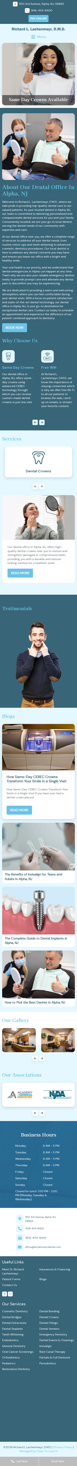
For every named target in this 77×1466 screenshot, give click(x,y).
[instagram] (10, 1294)
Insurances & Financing (54, 1269)
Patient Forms (11, 1279)
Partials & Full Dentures (54, 1357)
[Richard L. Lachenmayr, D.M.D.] (38, 29)
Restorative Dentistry (16, 1369)
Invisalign (45, 1346)
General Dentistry (13, 1346)
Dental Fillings (48, 1323)
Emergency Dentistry (53, 1334)
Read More (20, 573)
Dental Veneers (49, 1328)
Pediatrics (8, 1363)
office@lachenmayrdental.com (43, 1247)
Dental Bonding (49, 1311)
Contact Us (9, 1285)
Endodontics (10, 1340)
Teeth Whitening (12, 1334)
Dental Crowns (49, 1317)
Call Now (21, 1461)
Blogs (43, 1279)
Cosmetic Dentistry (15, 1311)
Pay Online (38, 18)
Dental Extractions (14, 1323)
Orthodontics (11, 1357)
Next (38, 486)
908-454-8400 (34, 1228)
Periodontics (47, 1363)
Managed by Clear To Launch (39, 1451)
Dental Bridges (11, 1317)
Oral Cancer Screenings (17, 1351)
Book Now (14, 328)
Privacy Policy (63, 1447)
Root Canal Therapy (52, 1351)
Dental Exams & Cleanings (56, 1340)
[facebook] (4, 1294)
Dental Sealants (12, 1328)
